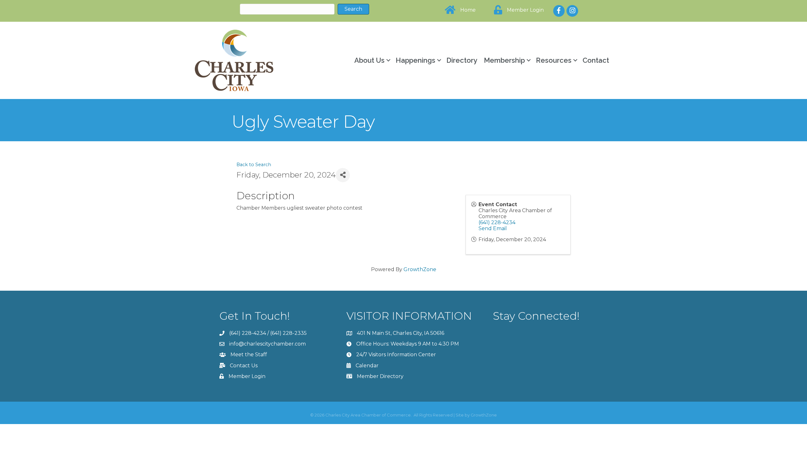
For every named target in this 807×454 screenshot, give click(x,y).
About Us (369, 60)
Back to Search (253, 164)
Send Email (493, 228)
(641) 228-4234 (497, 222)
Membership (504, 60)
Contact (596, 60)
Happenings (415, 60)
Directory (461, 60)
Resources (554, 60)
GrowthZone (420, 269)
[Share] (343, 175)
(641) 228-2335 (288, 333)
